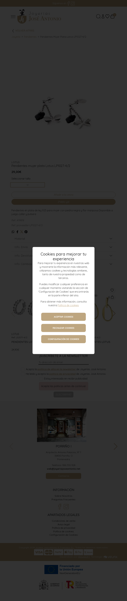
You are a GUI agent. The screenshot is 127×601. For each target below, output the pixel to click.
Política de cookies (68, 305)
